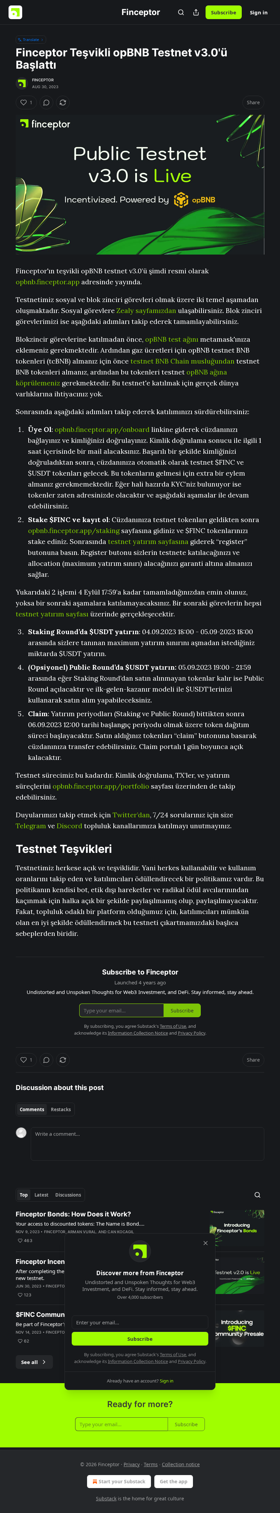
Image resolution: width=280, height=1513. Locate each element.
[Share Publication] (196, 12)
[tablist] (45, 1109)
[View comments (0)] (46, 102)
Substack (106, 1498)
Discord (69, 825)
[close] (205, 1243)
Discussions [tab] (68, 1195)
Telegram (31, 825)
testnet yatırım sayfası (52, 614)
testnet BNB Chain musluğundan (182, 361)
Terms (151, 1464)
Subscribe (223, 12)
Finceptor (43, 80)
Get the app (173, 1481)
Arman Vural (82, 1231)
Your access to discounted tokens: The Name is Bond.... (80, 1223)
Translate (31, 39)
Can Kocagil (121, 1231)
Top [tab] (24, 1195)
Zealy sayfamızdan (146, 310)
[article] (140, 1228)
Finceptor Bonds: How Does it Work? (73, 1214)
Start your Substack (122, 1481)
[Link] (6, 848)
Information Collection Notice (138, 1361)
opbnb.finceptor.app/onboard (102, 429)
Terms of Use (173, 1354)
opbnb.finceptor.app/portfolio (101, 786)
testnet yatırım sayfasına (148, 541)
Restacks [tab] (61, 1109)
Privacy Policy (191, 1361)
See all (29, 1362)
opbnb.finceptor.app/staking (74, 530)
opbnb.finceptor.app (48, 281)
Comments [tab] (32, 1109)
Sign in (259, 12)
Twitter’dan (131, 814)
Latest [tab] (41, 1195)
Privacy (132, 1464)
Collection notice (181, 1464)
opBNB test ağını (171, 339)
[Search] (181, 12)
